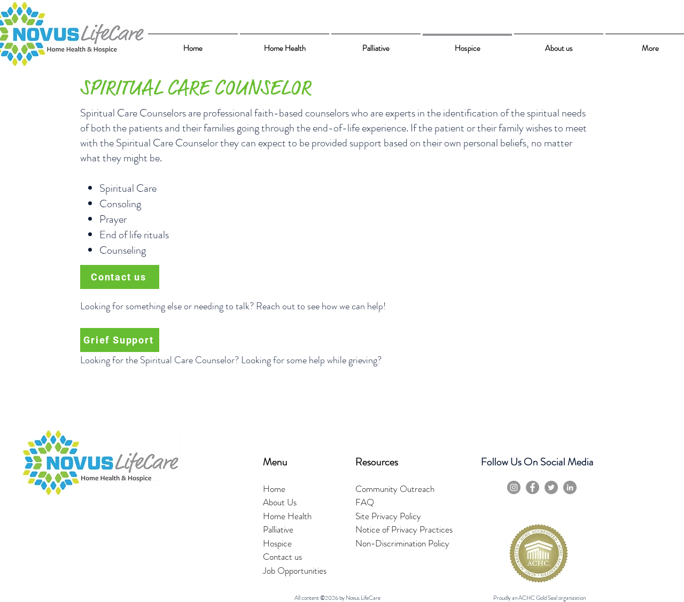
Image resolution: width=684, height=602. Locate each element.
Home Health (287, 516)
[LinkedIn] (570, 487)
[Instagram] (513, 487)
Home (274, 488)
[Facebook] (532, 487)
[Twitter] (551, 487)
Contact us (282, 556)
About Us (280, 502)
